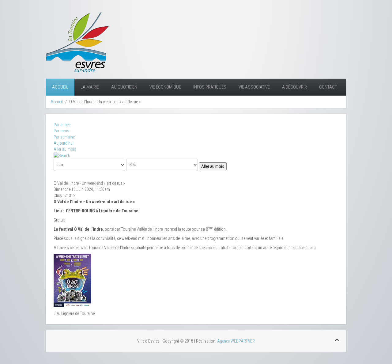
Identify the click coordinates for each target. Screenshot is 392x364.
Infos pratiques (209, 87)
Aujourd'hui (64, 143)
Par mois (61, 130)
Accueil (60, 87)
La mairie (90, 87)
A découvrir (294, 87)
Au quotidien (124, 87)
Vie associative (254, 87)
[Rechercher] (62, 155)
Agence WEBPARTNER (236, 341)
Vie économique (165, 87)
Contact (328, 87)
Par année (62, 124)
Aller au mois (65, 149)
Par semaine (64, 137)
